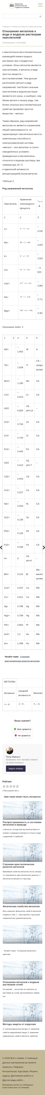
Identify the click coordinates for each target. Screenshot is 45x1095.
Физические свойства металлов (21, 906)
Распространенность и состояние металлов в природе (22, 823)
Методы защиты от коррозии (19, 1024)
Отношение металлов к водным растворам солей (21, 983)
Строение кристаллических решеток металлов (18, 865)
